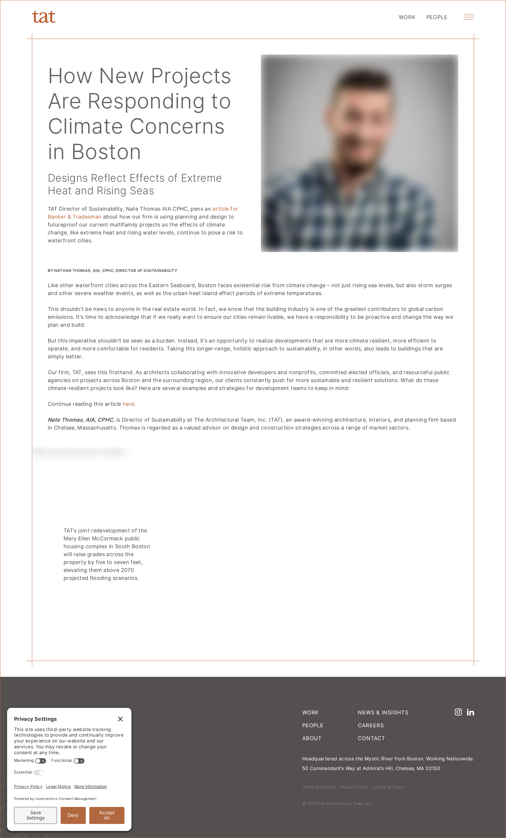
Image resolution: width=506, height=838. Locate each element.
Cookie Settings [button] (388, 787)
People (437, 17)
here (128, 404)
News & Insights (383, 712)
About (312, 738)
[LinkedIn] (470, 712)
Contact (371, 738)
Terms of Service (318, 787)
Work (407, 17)
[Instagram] (458, 712)
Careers (371, 725)
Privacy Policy (354, 787)
